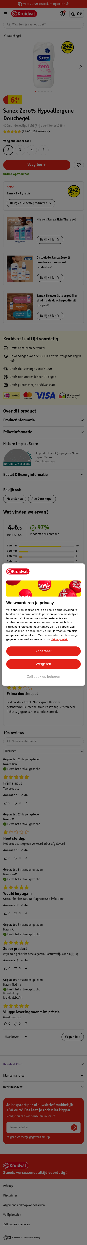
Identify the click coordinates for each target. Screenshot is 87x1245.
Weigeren (43, 664)
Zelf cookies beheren (43, 676)
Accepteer (43, 651)
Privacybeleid (59, 639)
